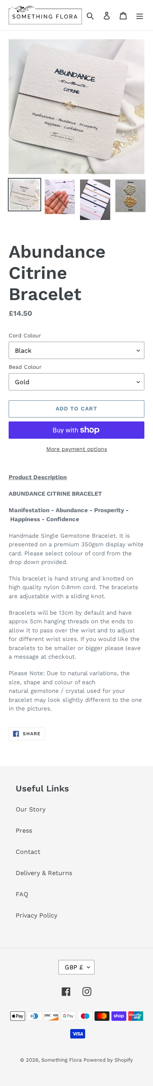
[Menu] (139, 15)
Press (24, 830)
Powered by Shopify (108, 1060)
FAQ (22, 894)
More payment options (76, 449)
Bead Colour (25, 367)
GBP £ (74, 967)
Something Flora (61, 1060)
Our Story (31, 809)
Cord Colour (25, 335)
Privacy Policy (36, 915)
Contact (28, 851)
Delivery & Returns (44, 873)
